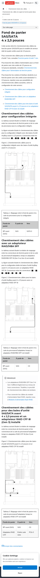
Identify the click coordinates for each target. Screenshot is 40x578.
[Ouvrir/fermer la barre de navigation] (3, 2)
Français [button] (29, 3)
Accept (20, 567)
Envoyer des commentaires (13, 546)
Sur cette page (8, 27)
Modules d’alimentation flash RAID (21, 400)
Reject (20, 573)
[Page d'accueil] (3, 8)
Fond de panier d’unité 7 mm (28, 58)
